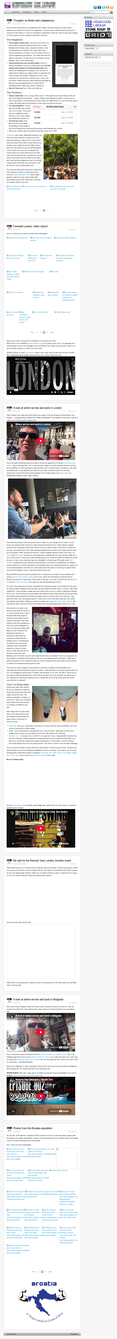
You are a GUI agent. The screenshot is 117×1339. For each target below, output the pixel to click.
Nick (8, 755)
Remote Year (16, 23)
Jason (42, 753)
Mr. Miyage (19, 555)
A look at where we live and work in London (37, 407)
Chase (13, 755)
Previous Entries (11, 1334)
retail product (64, 473)
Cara (64, 753)
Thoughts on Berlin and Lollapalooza (33, 20)
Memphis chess (14, 736)
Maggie (74, 753)
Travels (23, 23)
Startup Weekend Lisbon (22, 175)
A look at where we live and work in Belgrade (38, 999)
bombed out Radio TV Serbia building (42, 1057)
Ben (46, 753)
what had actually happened (63, 601)
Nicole (18, 755)
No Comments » (72, 229)
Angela (68, 753)
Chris (50, 753)
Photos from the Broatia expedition (32, 1128)
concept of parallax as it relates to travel (53, 1054)
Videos (36, 12)
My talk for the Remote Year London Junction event (42, 860)
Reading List (27, 12)
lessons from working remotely (23, 577)
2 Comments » (73, 1002)
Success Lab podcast (22, 582)
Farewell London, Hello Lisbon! (30, 226)
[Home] (7, 12)
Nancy (59, 753)
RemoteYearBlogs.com (35, 343)
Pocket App (13, 726)
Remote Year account (39, 755)
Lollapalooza (11, 135)
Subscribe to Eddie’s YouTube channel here (27, 1075)
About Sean (16, 12)
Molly (55, 753)
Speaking (23, 864)
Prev (35, 210)
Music (44, 12)
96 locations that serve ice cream (28, 1059)
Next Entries (74, 1334)
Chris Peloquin (30, 352)
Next (52, 332)
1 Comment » (73, 23)
